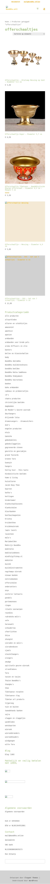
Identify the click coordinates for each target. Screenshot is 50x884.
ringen (8, 605)
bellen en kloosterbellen (16, 353)
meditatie (9, 549)
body (7, 357)
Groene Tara (10, 459)
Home (7, 22)
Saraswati (9, 624)
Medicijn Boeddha (13, 545)
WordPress (33, 881)
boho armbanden (12, 387)
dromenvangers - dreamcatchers (19, 421)
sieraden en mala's (13, 643)
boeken (8, 384)
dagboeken (9, 406)
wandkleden (10, 722)
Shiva (7, 635)
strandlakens (11, 669)
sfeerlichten (11, 632)
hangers (8, 466)
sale (7, 620)
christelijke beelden (14, 402)
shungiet (9, 639)
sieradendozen (11, 647)
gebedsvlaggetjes (13, 444)
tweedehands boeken (13, 711)
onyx (7, 590)
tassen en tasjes (13, 677)
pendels (8, 598)
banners (8, 350)
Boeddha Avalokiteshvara (16, 365)
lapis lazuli (11, 530)
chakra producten (13, 399)
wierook (8, 729)
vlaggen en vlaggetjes (15, 718)
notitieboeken (11, 579)
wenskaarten (10, 726)
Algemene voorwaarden (14, 812)
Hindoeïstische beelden (15, 474)
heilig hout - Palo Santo (16, 470)
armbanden (9, 338)
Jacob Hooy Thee (12, 485)
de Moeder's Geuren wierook (17, 410)
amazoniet (9, 327)
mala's (8, 538)
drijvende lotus (12, 417)
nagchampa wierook (13, 572)
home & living (11, 478)
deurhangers (10, 414)
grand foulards (12, 455)
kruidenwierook (12, 526)
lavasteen (9, 534)
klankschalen (11, 508)
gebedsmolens (11, 440)
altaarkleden (11, 320)
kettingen (9, 496)
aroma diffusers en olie (16, 346)
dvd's (7, 425)
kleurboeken (10, 511)
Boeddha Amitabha (13, 361)
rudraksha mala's (13, 617)
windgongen (10, 741)
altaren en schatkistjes (16, 323)
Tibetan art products (14, 699)
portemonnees (11, 602)
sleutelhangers (12, 654)
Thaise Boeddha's (13, 681)
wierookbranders (12, 733)
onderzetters (11, 587)
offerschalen (11, 583)
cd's (7, 395)
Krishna (8, 519)
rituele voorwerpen (13, 609)
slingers (9, 658)
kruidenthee (10, 523)
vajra (7, 714)
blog (7, 754)
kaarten (8, 489)
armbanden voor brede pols (17, 342)
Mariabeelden (11, 541)
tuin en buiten (12, 707)
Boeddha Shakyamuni (13, 376)
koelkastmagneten (13, 515)
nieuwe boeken (11, 575)
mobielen (9, 560)
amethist (9, 331)
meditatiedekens (12, 553)
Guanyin (8, 463)
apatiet (8, 335)
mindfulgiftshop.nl (13, 556)
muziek (8, 564)
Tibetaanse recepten (14, 692)
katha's (8, 493)
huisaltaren (10, 481)
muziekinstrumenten (13, 568)
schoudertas (10, 628)
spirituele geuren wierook (17, 666)
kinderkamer (10, 500)
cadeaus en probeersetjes (16, 391)
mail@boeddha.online (14, 836)
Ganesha (8, 436)
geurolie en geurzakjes (15, 451)
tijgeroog (9, 703)
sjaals (8, 650)
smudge (8, 662)
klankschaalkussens (13, 504)
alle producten (12, 316)
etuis (7, 432)
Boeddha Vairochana (13, 380)
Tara (7, 673)
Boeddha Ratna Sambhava (15, 372)
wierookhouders (12, 737)
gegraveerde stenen (13, 447)
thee (7, 688)
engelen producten (13, 429)
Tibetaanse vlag (12, 696)
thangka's (9, 684)
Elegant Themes (31, 878)
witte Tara (10, 744)
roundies (9, 613)
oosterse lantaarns (13, 594)
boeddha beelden (12, 369)
